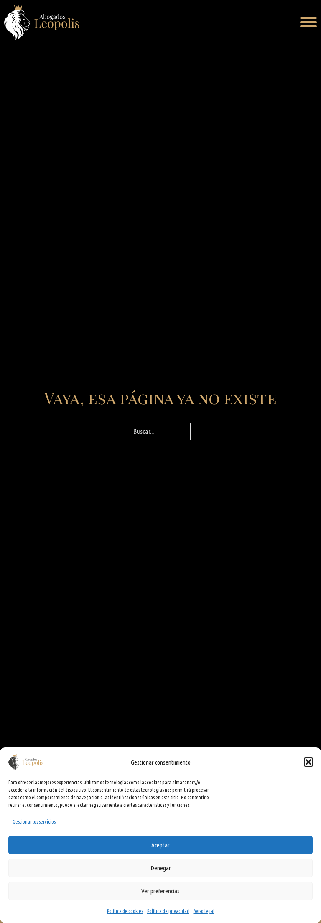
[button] (308, 762)
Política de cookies (125, 911)
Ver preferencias (160, 891)
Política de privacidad (168, 911)
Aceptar (160, 845)
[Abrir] (308, 22)
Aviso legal (204, 911)
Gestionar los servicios (34, 821)
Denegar (160, 868)
